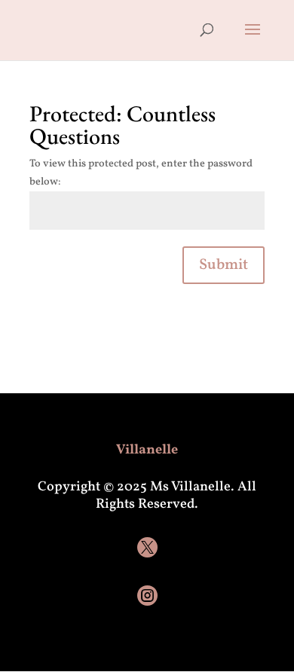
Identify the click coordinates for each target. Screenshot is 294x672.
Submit (223, 265)
